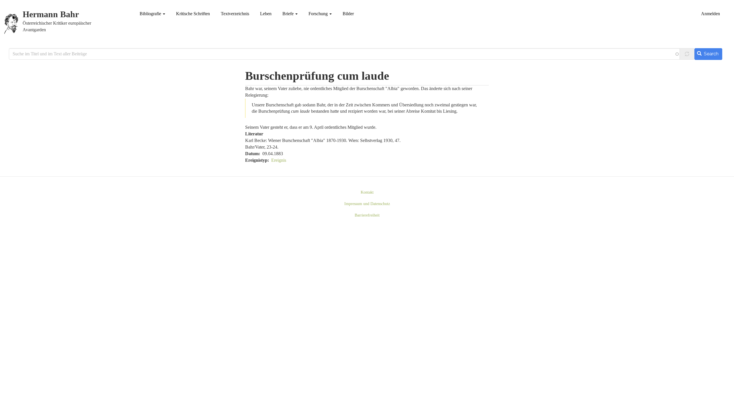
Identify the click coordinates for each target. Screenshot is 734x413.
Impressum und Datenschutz (367, 204)
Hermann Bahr (51, 14)
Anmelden (710, 13)
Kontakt (367, 192)
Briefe (288, 13)
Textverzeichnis (235, 13)
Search (711, 54)
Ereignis (278, 160)
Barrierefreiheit (367, 215)
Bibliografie (151, 13)
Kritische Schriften (193, 13)
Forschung (319, 13)
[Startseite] (13, 24)
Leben (266, 13)
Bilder (348, 13)
